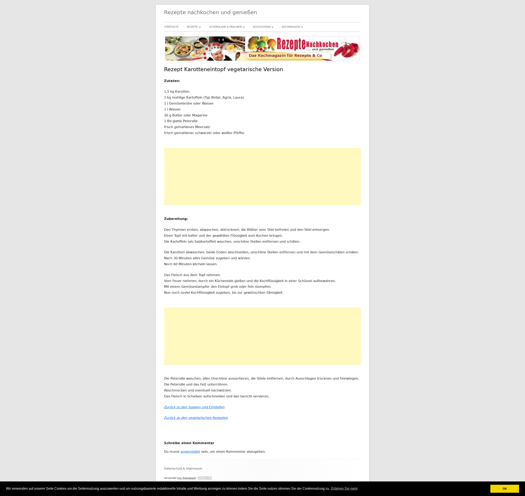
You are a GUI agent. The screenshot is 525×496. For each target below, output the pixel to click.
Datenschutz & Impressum (183, 468)
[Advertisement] (262, 176)
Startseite (171, 26)
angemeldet (190, 452)
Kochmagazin (291, 26)
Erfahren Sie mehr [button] (344, 488)
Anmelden (205, 478)
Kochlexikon (261, 26)
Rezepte (192, 26)
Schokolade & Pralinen (225, 26)
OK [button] (505, 488)
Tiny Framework (186, 478)
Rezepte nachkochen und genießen (210, 12)
